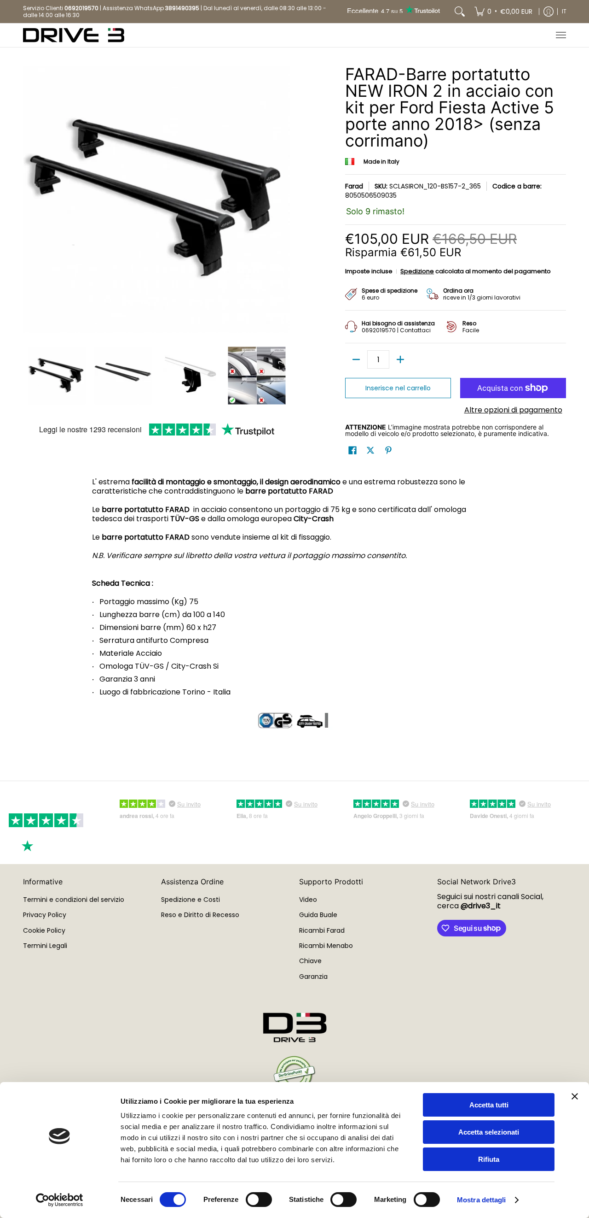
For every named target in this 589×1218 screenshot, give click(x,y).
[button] (352, 450)
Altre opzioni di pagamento (513, 410)
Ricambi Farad (322, 930)
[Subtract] (356, 359)
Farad (354, 186)
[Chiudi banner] (575, 1096)
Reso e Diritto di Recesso (200, 914)
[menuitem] (503, 11)
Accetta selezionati (488, 1132)
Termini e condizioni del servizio (73, 899)
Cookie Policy (44, 930)
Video (308, 899)
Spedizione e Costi (190, 899)
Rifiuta (488, 1159)
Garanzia (313, 976)
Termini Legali (45, 945)
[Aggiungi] (400, 359)
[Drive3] (73, 35)
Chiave (310, 960)
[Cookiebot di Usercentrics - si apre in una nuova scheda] (59, 1200)
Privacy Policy (44, 914)
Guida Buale (318, 914)
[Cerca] (460, 11)
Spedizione (417, 271)
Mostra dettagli (481, 1200)
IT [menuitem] (564, 11)
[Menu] (560, 35)
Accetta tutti (488, 1105)
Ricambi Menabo (326, 945)
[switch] (259, 1199)
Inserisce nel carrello (398, 388)
